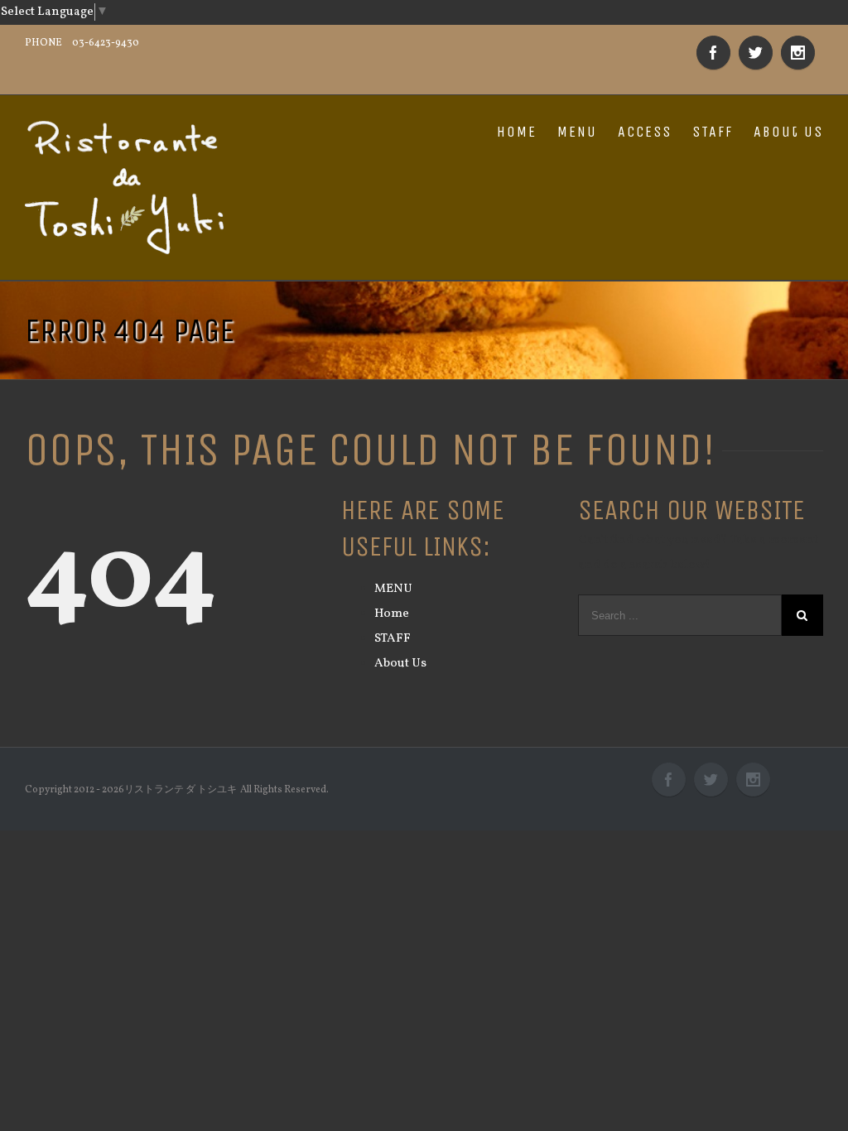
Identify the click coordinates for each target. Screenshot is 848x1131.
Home (391, 614)
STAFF (712, 132)
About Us (788, 132)
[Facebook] (713, 53)
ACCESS (645, 132)
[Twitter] (756, 53)
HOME (517, 132)
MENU (577, 132)
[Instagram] (798, 53)
